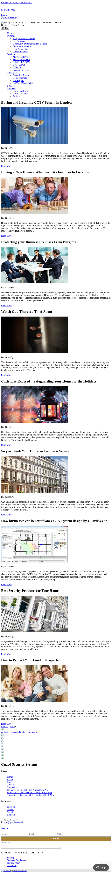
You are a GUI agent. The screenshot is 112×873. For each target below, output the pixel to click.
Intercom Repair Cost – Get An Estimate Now (28, 790)
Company (11, 88)
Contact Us (12, 72)
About (10, 779)
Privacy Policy (13, 863)
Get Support (18, 80)
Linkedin (11, 814)
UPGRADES (19, 64)
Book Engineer (20, 78)
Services (11, 54)
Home (10, 33)
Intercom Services (21, 70)
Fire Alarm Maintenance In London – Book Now (29, 792)
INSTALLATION (21, 62)
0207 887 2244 (8, 10)
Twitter (10, 809)
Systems (11, 36)
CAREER (11, 865)
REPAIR (17, 67)
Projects (16, 96)
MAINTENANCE (21, 59)
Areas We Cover (20, 93)
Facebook (11, 807)
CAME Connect (20, 51)
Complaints (12, 787)
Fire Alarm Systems (22, 46)
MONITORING (20, 57)
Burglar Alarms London (24, 38)
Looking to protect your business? (16, 2)
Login (4, 15)
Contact (10, 784)
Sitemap (10, 857)
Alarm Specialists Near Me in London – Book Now (31, 795)
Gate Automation (21, 49)
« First (4, 726)
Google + (11, 812)
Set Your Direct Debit (23, 83)
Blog (9, 85)
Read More (6, 166)
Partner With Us (20, 91)
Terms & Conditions (16, 860)
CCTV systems (20, 41)
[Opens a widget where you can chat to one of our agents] (101, 868)
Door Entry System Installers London (30, 43)
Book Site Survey (21, 75)
